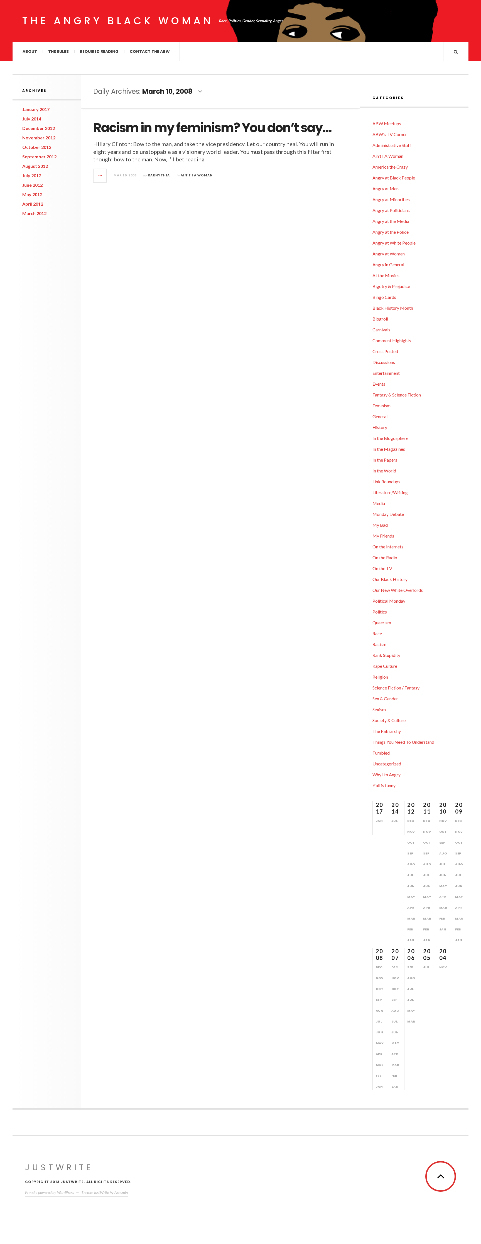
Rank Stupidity (386, 655)
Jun (411, 886)
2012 (411, 808)
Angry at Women (388, 253)
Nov (411, 831)
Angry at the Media (390, 221)
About (30, 51)
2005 (427, 954)
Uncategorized (386, 763)
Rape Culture (384, 666)
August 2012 (35, 166)
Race (377, 633)
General (379, 416)
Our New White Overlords (397, 590)
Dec (410, 821)
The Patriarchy (386, 731)
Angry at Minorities (391, 199)
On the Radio (384, 557)
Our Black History (390, 579)
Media (378, 503)
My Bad (380, 525)
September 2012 (39, 156)
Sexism (379, 709)
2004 (443, 954)
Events (378, 383)
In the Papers (384, 459)
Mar (411, 918)
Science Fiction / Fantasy (395, 687)
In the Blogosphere (390, 438)
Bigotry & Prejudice (391, 286)
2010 (443, 808)
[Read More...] (100, 175)
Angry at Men (385, 188)
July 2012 (31, 175)
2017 (379, 808)
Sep (410, 853)
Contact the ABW (150, 51)
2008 (379, 954)
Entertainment (386, 373)
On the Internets (387, 546)
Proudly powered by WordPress (49, 1192)
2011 (427, 808)
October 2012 (36, 147)
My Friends (383, 535)
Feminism (381, 405)
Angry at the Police (390, 232)
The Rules (58, 51)
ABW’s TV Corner (389, 134)
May (411, 897)
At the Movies (385, 275)
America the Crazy (390, 166)
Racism (379, 644)
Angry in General (388, 264)
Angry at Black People (393, 177)
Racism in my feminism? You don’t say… (212, 128)
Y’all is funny (384, 785)
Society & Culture (389, 720)
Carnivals (381, 329)
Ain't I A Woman (197, 175)
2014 (395, 808)
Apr (410, 907)
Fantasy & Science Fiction (396, 394)
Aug (411, 864)
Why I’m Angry (386, 774)
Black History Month (392, 308)
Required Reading (99, 51)
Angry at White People (394, 242)
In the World (384, 470)
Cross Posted (385, 351)
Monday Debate (388, 514)
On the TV (382, 568)
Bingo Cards (384, 297)
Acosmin (121, 1192)
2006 (411, 954)
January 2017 (36, 109)
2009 (459, 808)
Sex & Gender (385, 698)
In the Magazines (388, 449)
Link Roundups (386, 481)
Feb (410, 929)
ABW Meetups (386, 123)
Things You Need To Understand (403, 742)
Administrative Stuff (391, 145)
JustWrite (59, 1167)
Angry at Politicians (391, 210)
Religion (380, 676)
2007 (395, 954)
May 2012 (32, 194)
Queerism (381, 622)
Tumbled (381, 752)
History (379, 427)
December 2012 (38, 128)
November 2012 (38, 137)
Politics (379, 611)
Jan (379, 821)
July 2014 (31, 118)
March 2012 (34, 213)
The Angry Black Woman (117, 21)
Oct (411, 842)
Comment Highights (391, 340)
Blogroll (380, 318)
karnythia (159, 175)
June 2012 (32, 185)
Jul (394, 821)
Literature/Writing (390, 492)
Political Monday (388, 600)
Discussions (383, 362)
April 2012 (32, 203)
